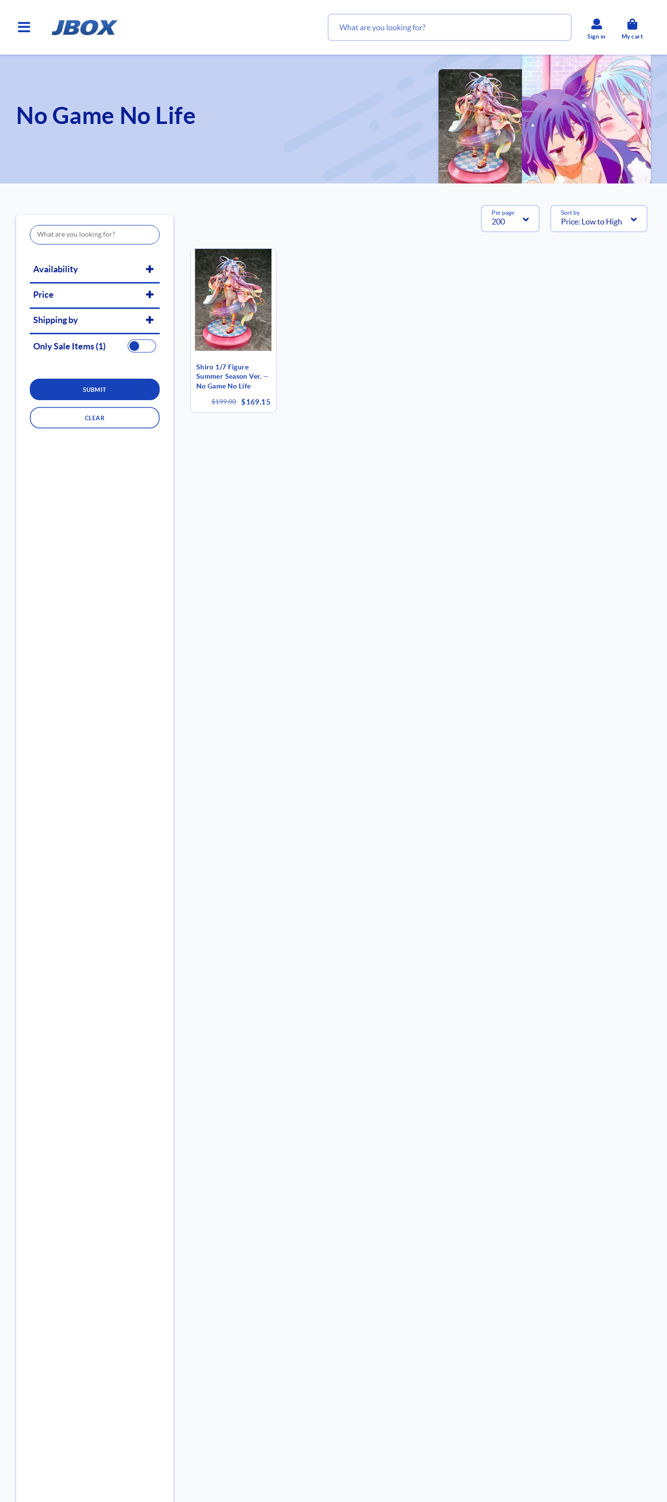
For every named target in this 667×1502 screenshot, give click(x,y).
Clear (94, 418)
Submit (94, 389)
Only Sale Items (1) (69, 346)
